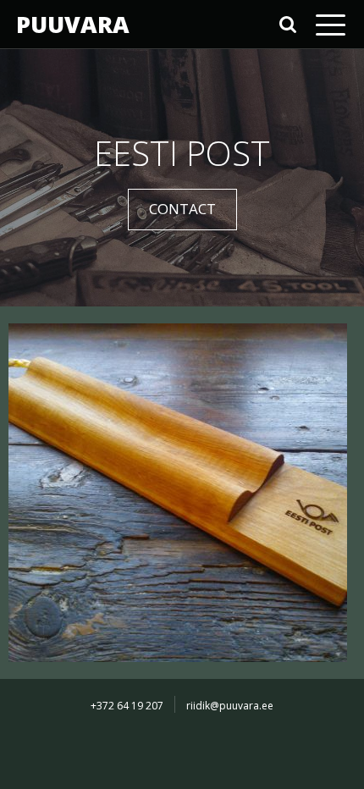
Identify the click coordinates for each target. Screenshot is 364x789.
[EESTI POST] (177, 491)
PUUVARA (73, 24)
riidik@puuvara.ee (229, 705)
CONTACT (182, 208)
